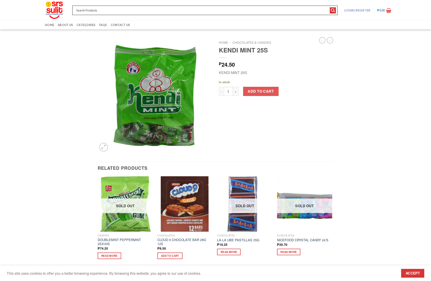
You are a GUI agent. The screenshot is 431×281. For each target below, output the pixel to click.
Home (49, 25)
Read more (109, 256)
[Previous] (98, 222)
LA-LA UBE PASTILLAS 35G (238, 240)
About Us (65, 25)
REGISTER (362, 10)
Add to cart (261, 91)
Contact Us (120, 25)
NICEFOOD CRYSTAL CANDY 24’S (302, 240)
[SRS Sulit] (54, 10)
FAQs (103, 25)
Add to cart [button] (170, 256)
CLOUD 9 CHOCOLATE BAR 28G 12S (181, 242)
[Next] (332, 222)
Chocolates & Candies (252, 42)
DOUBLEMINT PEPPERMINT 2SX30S (119, 242)
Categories (86, 25)
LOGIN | (357, 10)
